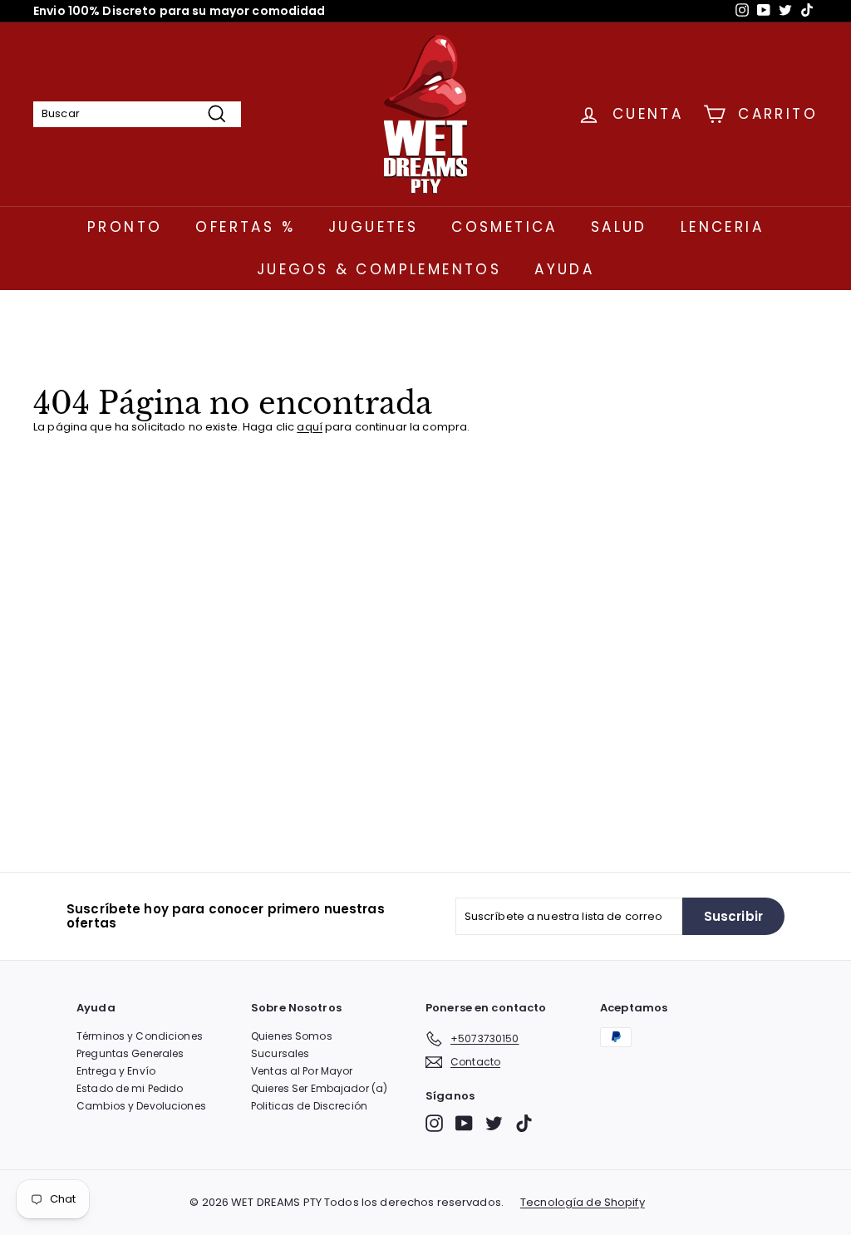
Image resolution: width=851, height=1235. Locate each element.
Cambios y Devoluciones (141, 1106)
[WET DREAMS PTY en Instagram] (434, 1123)
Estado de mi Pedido (129, 1088)
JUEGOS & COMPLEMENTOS (379, 269)
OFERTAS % (245, 227)
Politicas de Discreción (309, 1106)
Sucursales (280, 1053)
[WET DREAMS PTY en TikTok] (524, 1123)
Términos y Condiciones (139, 1036)
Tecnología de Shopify (582, 1202)
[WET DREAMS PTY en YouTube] (464, 1123)
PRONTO (124, 227)
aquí (309, 427)
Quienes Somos (291, 1036)
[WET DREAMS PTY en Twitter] (494, 1123)
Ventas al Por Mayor (301, 1071)
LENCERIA (722, 227)
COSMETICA (504, 227)
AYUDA (564, 269)
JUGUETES (373, 227)
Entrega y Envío (115, 1071)
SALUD (619, 227)
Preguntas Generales (130, 1053)
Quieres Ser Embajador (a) (319, 1088)
